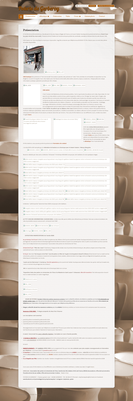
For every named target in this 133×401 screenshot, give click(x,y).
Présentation (30, 16)
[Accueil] (20, 16)
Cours (76, 16)
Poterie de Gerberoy (38, 8)
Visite (68, 16)
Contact (102, 16)
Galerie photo (90, 16)
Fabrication (57, 16)
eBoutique (43, 16)
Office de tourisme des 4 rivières (50, 373)
